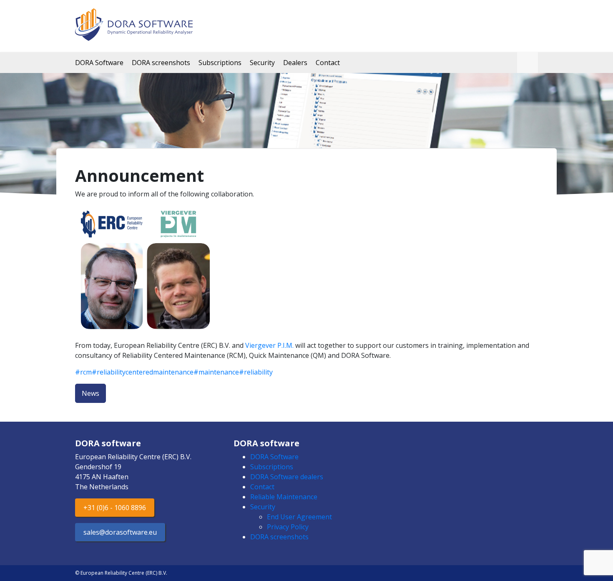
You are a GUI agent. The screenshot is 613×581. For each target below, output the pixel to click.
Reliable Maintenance (283, 496)
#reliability (256, 372)
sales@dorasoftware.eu (120, 532)
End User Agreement (299, 516)
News (90, 393)
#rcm (83, 372)
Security (262, 62)
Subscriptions (219, 62)
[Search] (527, 62)
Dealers (295, 62)
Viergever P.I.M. (269, 345)
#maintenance (216, 372)
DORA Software (99, 62)
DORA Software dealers (286, 476)
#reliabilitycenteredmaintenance (142, 372)
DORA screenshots (161, 62)
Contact (328, 62)
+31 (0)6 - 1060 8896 (114, 507)
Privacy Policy (288, 526)
